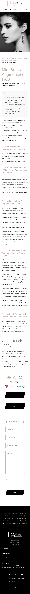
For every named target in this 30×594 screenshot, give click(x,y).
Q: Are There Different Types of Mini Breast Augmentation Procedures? (15, 101)
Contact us (5, 359)
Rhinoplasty (23, 521)
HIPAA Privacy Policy (10, 578)
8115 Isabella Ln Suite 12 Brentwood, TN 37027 (15, 567)
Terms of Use (12, 581)
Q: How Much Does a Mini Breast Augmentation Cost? (13, 112)
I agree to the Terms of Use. (10, 481)
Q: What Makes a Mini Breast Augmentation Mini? (15, 98)
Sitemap (19, 581)
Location (15, 9)
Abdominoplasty (7, 523)
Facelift (17, 521)
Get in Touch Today (7, 115)
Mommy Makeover (18, 523)
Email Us (15, 395)
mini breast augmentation (9, 123)
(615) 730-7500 (15, 565)
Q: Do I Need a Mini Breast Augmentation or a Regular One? (15, 108)
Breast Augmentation (9, 521)
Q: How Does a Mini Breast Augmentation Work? (15, 105)
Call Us (24, 9)
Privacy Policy (20, 578)
